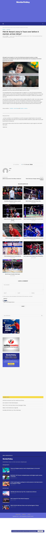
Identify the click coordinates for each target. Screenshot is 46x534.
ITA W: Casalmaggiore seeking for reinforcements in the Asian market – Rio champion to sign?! (26, 482)
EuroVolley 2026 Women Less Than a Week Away (12, 410)
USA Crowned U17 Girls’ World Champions (10, 402)
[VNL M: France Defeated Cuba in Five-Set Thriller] (33, 230)
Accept (40, 531)
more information (33, 531)
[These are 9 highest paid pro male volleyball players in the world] (6, 470)
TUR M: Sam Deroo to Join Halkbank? (12, 238)
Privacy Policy (18, 514)
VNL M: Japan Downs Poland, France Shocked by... (33, 256)
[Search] (42, 23)
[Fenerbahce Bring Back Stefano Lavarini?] (12, 193)
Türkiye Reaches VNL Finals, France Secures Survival (12, 220)
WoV (7, 36)
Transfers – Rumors (23, 108)
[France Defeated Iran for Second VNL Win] (12, 248)
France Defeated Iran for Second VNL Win (12, 256)
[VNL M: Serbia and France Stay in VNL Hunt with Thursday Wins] (33, 193)
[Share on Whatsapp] (29, 164)
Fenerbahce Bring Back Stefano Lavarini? (12, 201)
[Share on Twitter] (24, 164)
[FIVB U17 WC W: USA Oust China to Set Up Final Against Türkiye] (6, 507)
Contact (29, 514)
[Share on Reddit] (28, 164)
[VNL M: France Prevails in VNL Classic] (12, 266)
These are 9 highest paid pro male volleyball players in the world (25, 468)
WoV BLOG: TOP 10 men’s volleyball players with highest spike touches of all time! (26, 476)
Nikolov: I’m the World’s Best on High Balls (10, 407)
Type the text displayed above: (8, 302)
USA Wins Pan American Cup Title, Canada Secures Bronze (13, 400)
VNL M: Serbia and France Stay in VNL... (33, 201)
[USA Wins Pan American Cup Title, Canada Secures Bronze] (6, 493)
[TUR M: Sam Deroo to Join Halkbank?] (12, 230)
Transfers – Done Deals (14, 108)
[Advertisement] (23, 13)
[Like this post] (22, 164)
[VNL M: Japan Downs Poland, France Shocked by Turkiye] (33, 248)
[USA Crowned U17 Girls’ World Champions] (6, 500)
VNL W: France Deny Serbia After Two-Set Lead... (33, 219)
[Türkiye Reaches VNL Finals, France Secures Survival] (12, 211)
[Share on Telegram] (30, 164)
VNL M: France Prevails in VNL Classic (12, 274)
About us (24, 514)
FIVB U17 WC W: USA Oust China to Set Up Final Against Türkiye (14, 405)
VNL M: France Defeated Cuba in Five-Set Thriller (33, 238)
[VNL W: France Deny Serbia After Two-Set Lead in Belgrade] (33, 211)
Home (4, 27)
